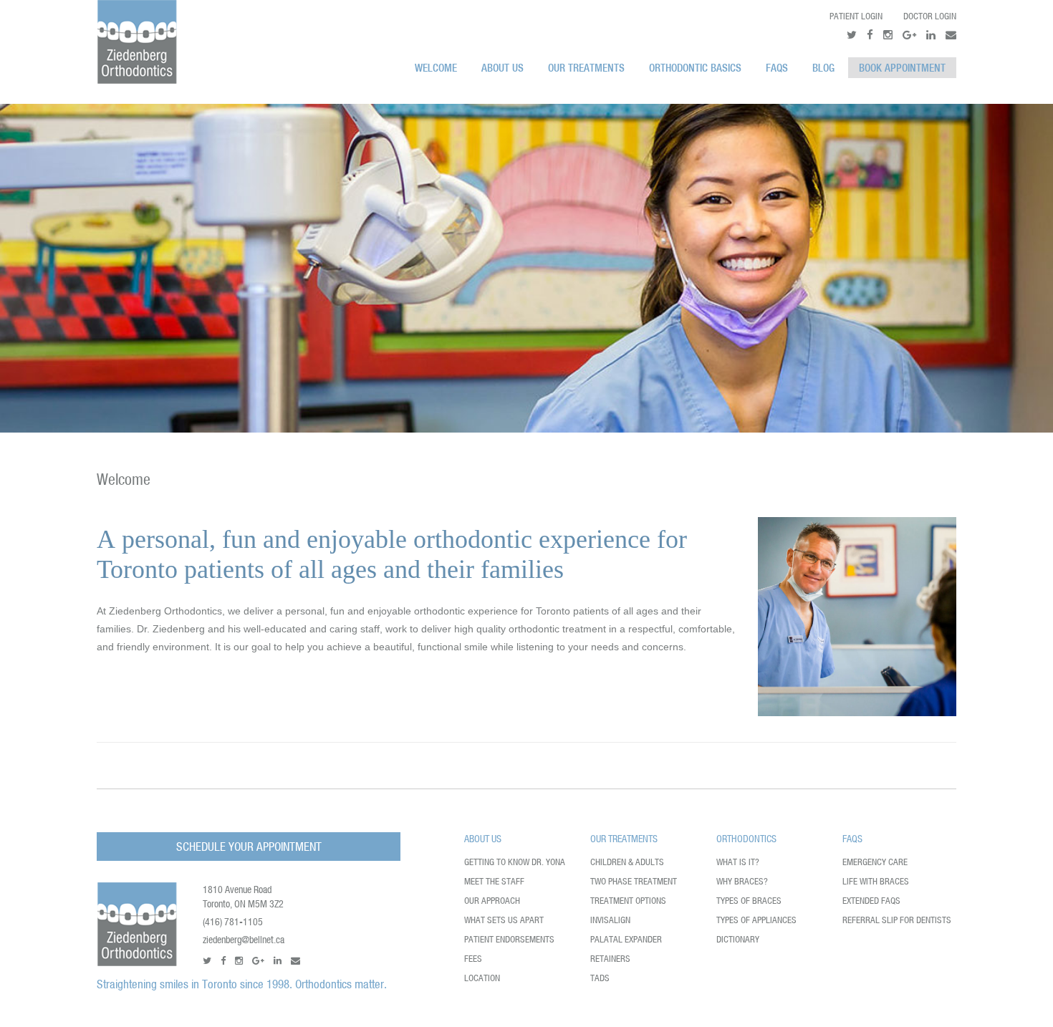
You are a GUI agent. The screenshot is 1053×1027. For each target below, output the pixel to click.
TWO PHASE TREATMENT (633, 881)
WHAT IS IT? (737, 862)
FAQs (777, 68)
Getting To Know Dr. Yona (514, 862)
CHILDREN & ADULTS (627, 862)
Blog (823, 68)
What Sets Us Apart (504, 920)
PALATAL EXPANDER (626, 939)
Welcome (436, 68)
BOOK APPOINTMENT (902, 68)
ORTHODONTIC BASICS (695, 68)
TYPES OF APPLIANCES (756, 920)
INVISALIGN (610, 920)
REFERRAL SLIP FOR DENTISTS (896, 920)
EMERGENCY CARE (875, 862)
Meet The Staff (494, 881)
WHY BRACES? (742, 881)
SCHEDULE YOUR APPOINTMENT (249, 846)
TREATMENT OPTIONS (628, 900)
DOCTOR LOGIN (929, 16)
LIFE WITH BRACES (875, 881)
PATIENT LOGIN (856, 16)
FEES (473, 958)
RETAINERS (610, 958)
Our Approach (492, 900)
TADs (600, 978)
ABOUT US (502, 68)
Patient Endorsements (509, 939)
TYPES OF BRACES (749, 900)
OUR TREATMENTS (586, 68)
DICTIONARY (737, 939)
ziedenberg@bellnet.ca (243, 939)
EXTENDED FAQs (871, 900)
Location (482, 978)
